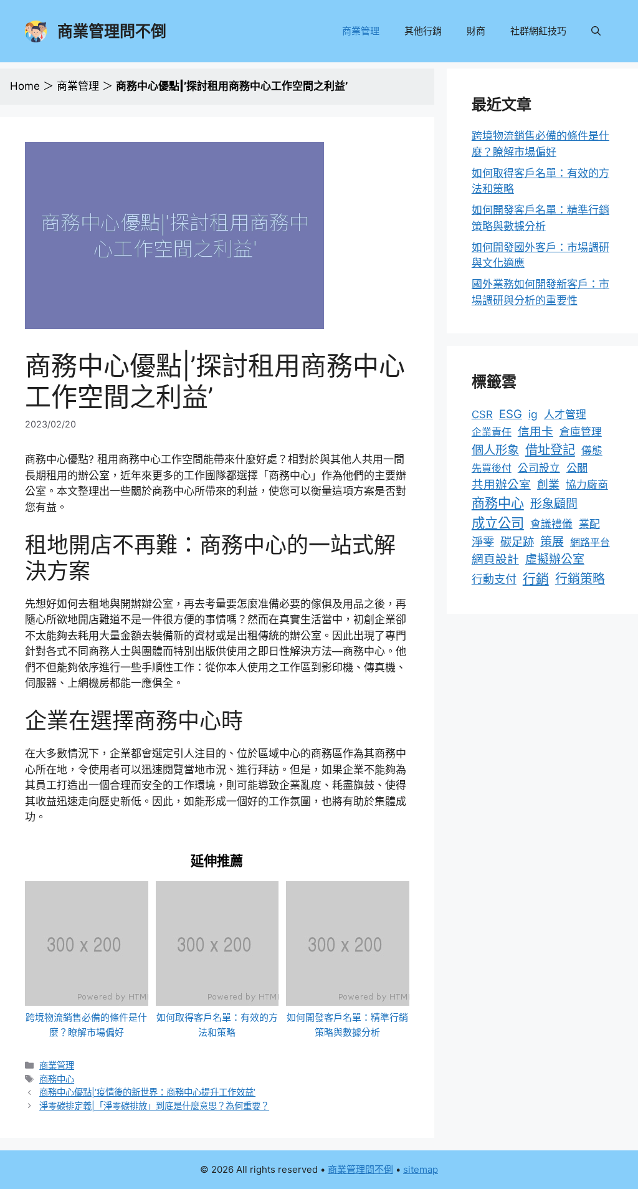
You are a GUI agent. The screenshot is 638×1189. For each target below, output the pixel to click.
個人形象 (495, 449)
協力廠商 (587, 485)
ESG (510, 414)
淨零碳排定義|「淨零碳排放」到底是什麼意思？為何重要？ (154, 1106)
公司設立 (539, 468)
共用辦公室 (501, 484)
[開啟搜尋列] (596, 31)
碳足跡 (517, 541)
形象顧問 (554, 504)
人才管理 (565, 414)
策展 (552, 542)
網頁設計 (495, 559)
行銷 (536, 578)
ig (533, 414)
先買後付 (492, 468)
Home (25, 86)
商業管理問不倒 (111, 31)
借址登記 (550, 449)
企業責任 (492, 432)
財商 (476, 31)
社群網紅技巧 (538, 31)
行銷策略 (580, 578)
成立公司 (498, 523)
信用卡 (535, 431)
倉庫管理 (580, 432)
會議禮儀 (551, 524)
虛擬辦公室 (554, 559)
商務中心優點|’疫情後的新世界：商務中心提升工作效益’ (147, 1092)
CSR (482, 414)
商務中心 (56, 1079)
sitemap (420, 1169)
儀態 (591, 450)
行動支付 (494, 579)
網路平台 (590, 542)
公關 (577, 467)
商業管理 (360, 31)
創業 (548, 484)
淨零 (483, 541)
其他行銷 (423, 31)
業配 (589, 524)
